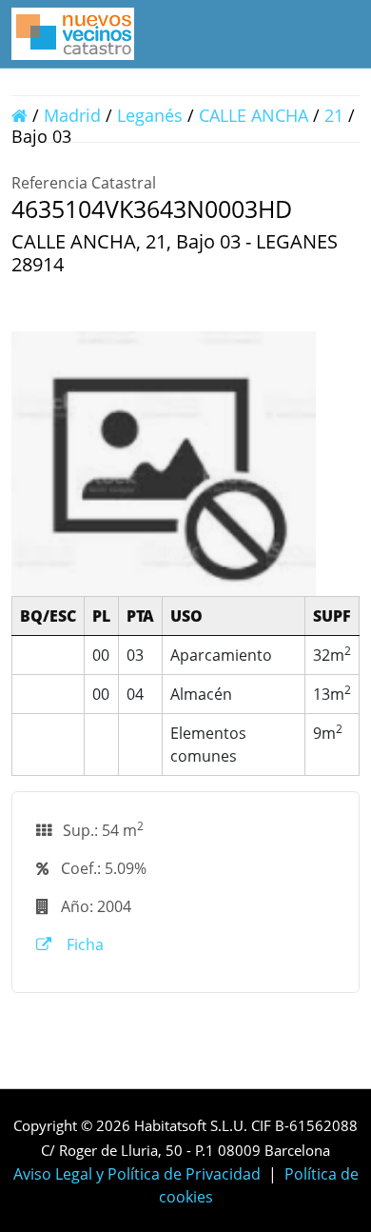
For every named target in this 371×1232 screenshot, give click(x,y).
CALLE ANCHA (253, 115)
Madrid (72, 115)
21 (333, 115)
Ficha (83, 944)
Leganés (150, 115)
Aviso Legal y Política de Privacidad (137, 1173)
